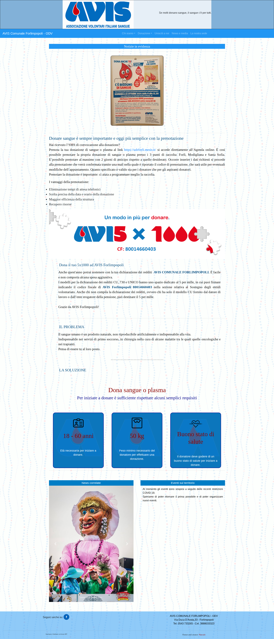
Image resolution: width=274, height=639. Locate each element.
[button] (55, 544)
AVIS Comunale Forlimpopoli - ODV (27, 33)
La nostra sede (198, 33)
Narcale (202, 635)
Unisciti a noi (162, 33)
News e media (180, 33)
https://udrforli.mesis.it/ (140, 149)
